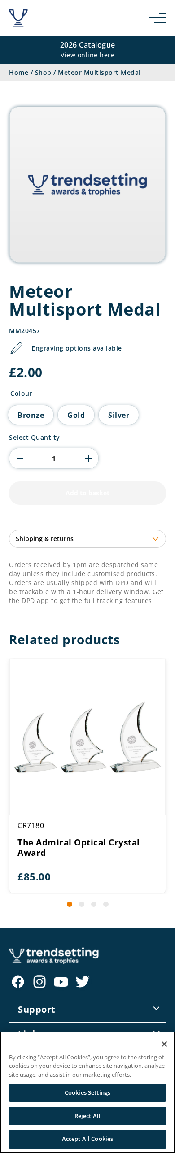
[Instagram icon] (39, 982)
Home (18, 72)
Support (37, 1009)
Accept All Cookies (87, 1139)
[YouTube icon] (61, 982)
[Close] (164, 1044)
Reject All (87, 1116)
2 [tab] (81, 904)
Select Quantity (34, 437)
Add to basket (87, 493)
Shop (43, 72)
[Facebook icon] (18, 982)
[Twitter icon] (83, 982)
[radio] (31, 415)
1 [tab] (69, 904)
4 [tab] (106, 904)
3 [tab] (93, 904)
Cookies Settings (87, 1092)
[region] (87, 1092)
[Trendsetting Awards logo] (18, 18)
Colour (21, 394)
